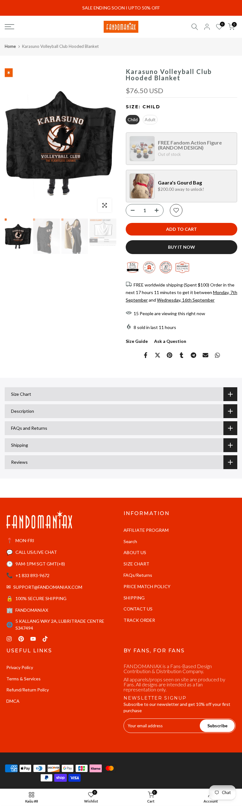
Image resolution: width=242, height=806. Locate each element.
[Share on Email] (205, 355)
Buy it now (181, 247)
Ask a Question (170, 341)
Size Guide (137, 341)
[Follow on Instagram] (9, 639)
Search (130, 541)
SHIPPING (134, 597)
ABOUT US (135, 552)
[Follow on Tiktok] (45, 639)
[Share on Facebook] (145, 355)
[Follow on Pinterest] (21, 639)
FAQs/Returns (138, 575)
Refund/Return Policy (27, 689)
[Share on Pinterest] (169, 355)
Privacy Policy (19, 667)
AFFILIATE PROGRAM (146, 530)
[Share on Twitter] (157, 355)
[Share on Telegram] (193, 355)
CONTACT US (138, 608)
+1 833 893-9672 (32, 575)
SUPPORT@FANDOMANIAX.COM (47, 587)
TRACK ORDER (139, 620)
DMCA (13, 701)
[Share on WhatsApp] (217, 355)
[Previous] (15, 142)
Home (10, 46)
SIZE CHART (136, 563)
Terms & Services (23, 678)
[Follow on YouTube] (33, 639)
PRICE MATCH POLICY (147, 586)
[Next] (105, 142)
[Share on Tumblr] (181, 355)
